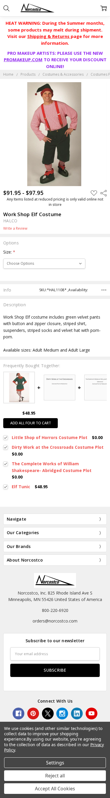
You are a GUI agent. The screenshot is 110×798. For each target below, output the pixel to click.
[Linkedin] (77, 713)
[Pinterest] (33, 713)
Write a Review (15, 228)
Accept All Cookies (55, 788)
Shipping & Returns (49, 36)
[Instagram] (62, 713)
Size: (9, 252)
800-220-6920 (55, 610)
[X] (48, 713)
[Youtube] (91, 713)
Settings (55, 762)
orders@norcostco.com (55, 621)
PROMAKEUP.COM (23, 59)
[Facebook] (18, 713)
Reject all (55, 775)
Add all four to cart (30, 423)
